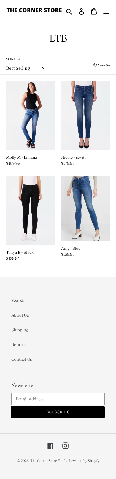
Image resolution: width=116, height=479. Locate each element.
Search (17, 300)
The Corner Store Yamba (49, 460)
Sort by (13, 59)
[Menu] (106, 11)
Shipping (19, 329)
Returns (18, 344)
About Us (20, 315)
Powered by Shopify (84, 460)
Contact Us (21, 359)
